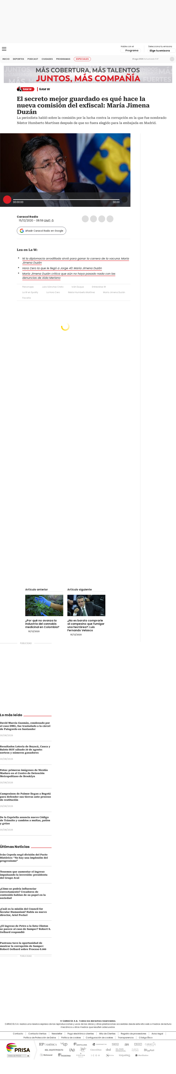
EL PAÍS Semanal (120, 1049)
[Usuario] (172, 59)
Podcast (33, 59)
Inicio (5, 59)
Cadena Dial (107, 1049)
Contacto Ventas (37, 1033)
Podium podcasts (79, 1054)
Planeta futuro (134, 1049)
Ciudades (47, 59)
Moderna (63, 1054)
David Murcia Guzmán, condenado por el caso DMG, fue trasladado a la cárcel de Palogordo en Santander (25, 726)
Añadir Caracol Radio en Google (44, 230)
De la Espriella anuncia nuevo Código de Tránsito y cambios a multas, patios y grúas (25, 820)
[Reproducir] (7, 199)
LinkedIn (101, 218)
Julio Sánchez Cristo (52, 286)
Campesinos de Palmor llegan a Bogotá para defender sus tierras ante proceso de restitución (25, 796)
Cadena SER (114, 1044)
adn (137, 1044)
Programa (131, 50)
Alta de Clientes (107, 1033)
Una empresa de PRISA (18, 1047)
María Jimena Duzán (114, 292)
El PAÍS (47, 1044)
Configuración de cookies (99, 1037)
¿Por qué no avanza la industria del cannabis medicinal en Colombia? (42, 624)
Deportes (18, 59)
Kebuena (149, 1049)
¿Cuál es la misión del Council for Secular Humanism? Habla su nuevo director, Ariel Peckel (23, 911)
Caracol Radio (88, 49)
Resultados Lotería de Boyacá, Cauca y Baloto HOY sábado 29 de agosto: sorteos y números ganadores (25, 749)
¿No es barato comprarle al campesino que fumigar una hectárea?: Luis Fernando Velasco (85, 625)
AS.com (126, 1044)
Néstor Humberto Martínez (81, 292)
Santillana (78, 1044)
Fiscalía (26, 297)
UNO (71, 1049)
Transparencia (126, 1037)
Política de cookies (71, 1037)
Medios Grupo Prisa (18, 1056)
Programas (63, 59)
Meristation (141, 1054)
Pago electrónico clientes (81, 1033)
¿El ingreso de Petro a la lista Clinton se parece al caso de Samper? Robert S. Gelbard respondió (25, 929)
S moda (109, 1054)
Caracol (150, 1044)
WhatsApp (110, 218)
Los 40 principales (62, 1044)
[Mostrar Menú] (4, 49)
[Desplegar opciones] (124, 199)
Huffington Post (52, 1049)
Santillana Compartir (97, 1044)
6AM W (44, 89)
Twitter (93, 218)
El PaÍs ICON (94, 1054)
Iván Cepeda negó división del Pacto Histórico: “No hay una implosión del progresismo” (24, 857)
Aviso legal (157, 1033)
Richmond (46, 1054)
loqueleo (124, 1054)
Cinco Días (94, 1049)
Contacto (18, 1033)
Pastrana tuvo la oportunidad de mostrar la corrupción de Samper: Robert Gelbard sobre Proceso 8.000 (23, 946)
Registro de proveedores (133, 1033)
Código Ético (145, 1037)
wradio (81, 1049)
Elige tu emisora (160, 50)
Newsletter (165, 59)
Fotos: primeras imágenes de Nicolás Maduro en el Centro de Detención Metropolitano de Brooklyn (24, 773)
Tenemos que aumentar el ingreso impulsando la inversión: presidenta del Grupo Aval (23, 874)
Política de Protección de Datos (40, 1037)
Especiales (82, 59)
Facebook (85, 218)
